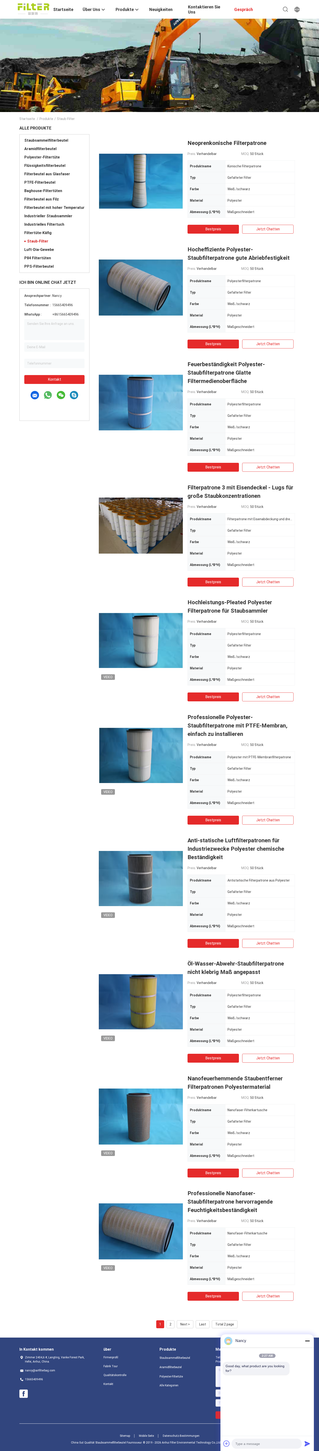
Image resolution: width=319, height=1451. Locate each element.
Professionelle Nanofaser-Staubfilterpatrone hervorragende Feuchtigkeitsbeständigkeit (230, 1201)
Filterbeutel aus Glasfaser (47, 174)
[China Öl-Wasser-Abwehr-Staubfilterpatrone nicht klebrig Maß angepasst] (141, 1001)
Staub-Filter (37, 241)
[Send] (307, 1443)
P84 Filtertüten (37, 258)
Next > (185, 1324)
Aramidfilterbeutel (40, 149)
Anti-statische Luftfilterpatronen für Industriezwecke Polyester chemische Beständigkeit (236, 849)
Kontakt (54, 379)
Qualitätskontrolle (114, 1375)
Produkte (46, 119)
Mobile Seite (146, 1435)
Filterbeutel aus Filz (41, 199)
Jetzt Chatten (268, 229)
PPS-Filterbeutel (39, 266)
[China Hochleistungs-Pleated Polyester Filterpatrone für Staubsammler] (141, 640)
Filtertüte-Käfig (38, 233)
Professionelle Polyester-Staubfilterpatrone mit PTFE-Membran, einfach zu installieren (237, 725)
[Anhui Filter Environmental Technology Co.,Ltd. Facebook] (23, 1394)
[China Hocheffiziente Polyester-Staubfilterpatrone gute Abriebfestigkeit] (141, 287)
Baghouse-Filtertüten (43, 191)
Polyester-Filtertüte (42, 157)
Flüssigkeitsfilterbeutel (44, 165)
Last (202, 1324)
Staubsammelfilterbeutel (46, 140)
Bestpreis (213, 229)
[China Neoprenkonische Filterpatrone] (141, 181)
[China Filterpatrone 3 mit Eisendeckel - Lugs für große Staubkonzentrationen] (141, 525)
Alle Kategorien (169, 1385)
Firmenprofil (110, 1357)
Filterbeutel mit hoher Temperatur (54, 207)
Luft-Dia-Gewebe (39, 249)
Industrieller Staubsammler (48, 216)
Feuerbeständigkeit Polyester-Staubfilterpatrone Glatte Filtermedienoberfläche (226, 372)
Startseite (27, 119)
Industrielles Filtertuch (44, 224)
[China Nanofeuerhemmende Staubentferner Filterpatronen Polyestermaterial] (141, 1116)
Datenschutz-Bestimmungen (181, 1435)
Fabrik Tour (110, 1366)
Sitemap (125, 1435)
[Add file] (226, 1443)
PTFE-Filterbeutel (39, 182)
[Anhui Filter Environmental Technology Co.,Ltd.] (33, 9)
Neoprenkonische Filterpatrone (227, 143)
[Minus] (307, 1341)
